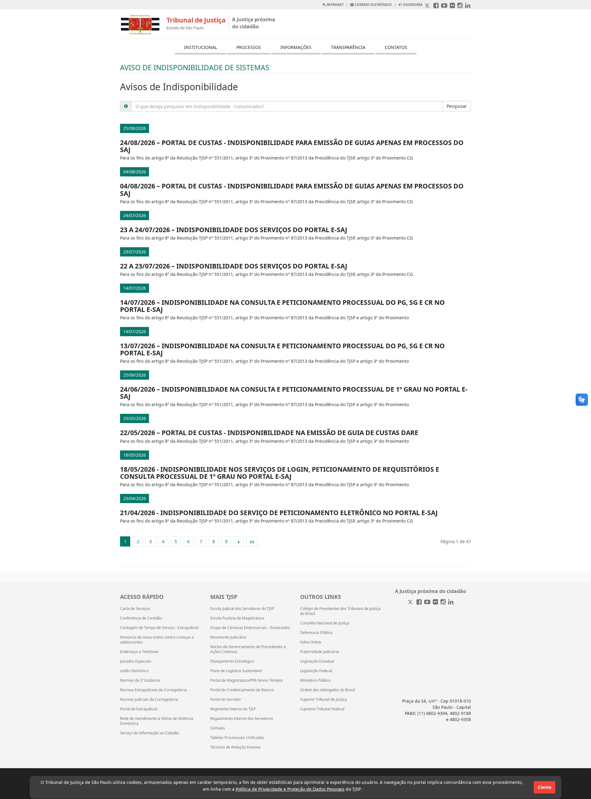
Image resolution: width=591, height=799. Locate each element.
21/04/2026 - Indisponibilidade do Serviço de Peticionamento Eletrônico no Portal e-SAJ (279, 512)
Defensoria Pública (316, 632)
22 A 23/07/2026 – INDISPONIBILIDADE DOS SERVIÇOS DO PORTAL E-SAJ (233, 266)
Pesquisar (457, 106)
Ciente (544, 787)
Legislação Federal (316, 670)
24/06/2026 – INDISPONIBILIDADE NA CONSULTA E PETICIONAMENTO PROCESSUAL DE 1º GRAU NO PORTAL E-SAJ (294, 393)
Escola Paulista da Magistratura (237, 618)
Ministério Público (315, 680)
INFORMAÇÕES (296, 47)
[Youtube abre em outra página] (444, 6)
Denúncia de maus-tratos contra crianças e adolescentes (157, 640)
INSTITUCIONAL (200, 47)
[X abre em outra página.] (428, 6)
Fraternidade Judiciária (319, 651)
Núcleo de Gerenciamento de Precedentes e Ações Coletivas (248, 649)
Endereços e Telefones (139, 651)
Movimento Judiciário (228, 637)
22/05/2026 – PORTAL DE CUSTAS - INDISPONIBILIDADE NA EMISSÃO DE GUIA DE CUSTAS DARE (269, 432)
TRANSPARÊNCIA (348, 47)
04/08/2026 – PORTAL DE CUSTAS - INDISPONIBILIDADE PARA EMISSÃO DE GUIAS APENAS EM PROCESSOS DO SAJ (292, 189)
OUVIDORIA (412, 4)
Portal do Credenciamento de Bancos (242, 690)
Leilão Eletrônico (134, 670)
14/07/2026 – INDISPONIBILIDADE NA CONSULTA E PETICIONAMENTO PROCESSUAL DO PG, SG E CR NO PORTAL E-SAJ (282, 306)
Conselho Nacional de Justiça (324, 623)
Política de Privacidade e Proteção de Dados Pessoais (290, 789)
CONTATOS (396, 47)
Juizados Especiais (135, 661)
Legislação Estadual (317, 661)
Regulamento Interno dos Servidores (241, 718)
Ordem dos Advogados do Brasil (327, 690)
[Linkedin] (451, 602)
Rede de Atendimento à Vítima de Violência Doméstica (156, 721)
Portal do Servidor (225, 699)
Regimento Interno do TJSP (233, 709)
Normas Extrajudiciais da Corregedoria (153, 690)
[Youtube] (427, 602)
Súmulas (217, 728)
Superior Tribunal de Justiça (323, 699)
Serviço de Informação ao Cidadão (149, 733)
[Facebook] (419, 602)
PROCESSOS (248, 47)
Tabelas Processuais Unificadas (237, 737)
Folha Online (310, 642)
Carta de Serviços (135, 608)
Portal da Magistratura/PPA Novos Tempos (246, 680)
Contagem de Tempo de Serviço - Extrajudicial (159, 627)
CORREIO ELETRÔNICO (373, 4)
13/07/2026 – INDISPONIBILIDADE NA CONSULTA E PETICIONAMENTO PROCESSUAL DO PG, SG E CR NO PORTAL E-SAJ (282, 349)
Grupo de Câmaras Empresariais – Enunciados (250, 627)
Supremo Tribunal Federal (322, 709)
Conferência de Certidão (141, 618)
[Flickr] (435, 602)
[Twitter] (411, 602)
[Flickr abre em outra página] (452, 6)
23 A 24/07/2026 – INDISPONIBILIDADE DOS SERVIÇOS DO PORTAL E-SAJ (233, 229)
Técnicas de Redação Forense (235, 747)
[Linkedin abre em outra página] (467, 6)
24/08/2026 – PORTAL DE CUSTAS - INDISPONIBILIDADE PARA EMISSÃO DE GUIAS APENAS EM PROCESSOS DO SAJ (292, 146)
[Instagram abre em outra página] (460, 6)
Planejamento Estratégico (232, 661)
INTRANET (335, 4)
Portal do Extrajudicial (138, 709)
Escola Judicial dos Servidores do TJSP (242, 608)
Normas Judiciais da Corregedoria (149, 699)
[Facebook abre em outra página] (436, 6)
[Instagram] (443, 602)
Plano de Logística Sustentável (236, 670)
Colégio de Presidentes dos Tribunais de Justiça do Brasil (340, 611)
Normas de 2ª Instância (140, 680)
